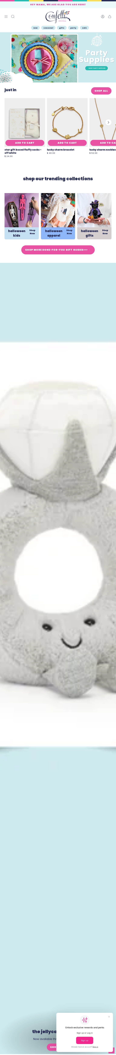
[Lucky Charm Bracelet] (67, 122)
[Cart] (109, 16)
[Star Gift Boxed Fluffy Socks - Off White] (25, 122)
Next (108, 122)
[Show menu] (6, 16)
